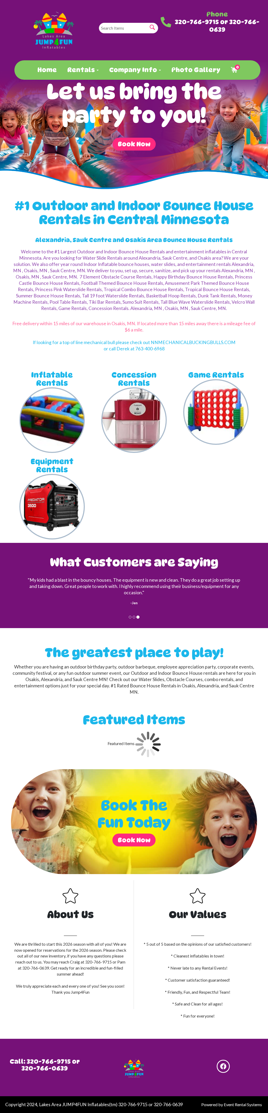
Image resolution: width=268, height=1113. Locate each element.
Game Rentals (216, 375)
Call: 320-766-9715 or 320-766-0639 (45, 1065)
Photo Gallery (195, 70)
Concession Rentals (134, 379)
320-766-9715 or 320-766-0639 (217, 25)
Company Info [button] (133, 70)
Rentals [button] (81, 70)
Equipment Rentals (52, 466)
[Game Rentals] (216, 412)
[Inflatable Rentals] (52, 420)
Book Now (134, 144)
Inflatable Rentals (52, 379)
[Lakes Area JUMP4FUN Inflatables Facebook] (223, 1066)
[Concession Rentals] (134, 420)
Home (47, 70)
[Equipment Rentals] (52, 506)
